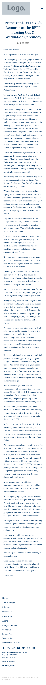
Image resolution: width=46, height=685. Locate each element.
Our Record (7, 612)
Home (5, 598)
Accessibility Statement (11, 642)
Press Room (7, 616)
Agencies (6, 621)
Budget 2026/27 (9, 625)
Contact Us (6, 630)
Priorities (6, 607)
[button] (42, 8)
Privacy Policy (7, 634)
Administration (8, 603)
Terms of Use (7, 638)
